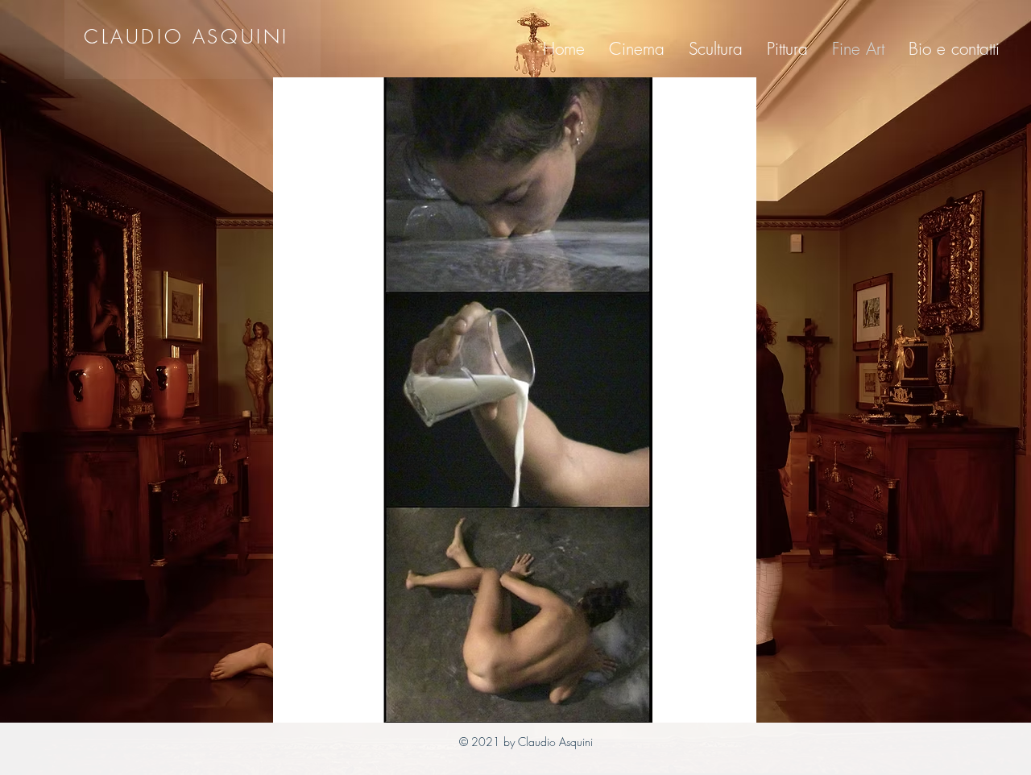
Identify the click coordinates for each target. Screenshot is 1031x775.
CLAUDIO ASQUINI (186, 36)
